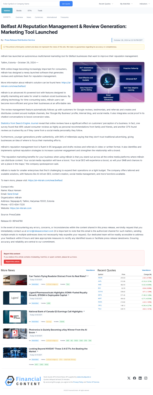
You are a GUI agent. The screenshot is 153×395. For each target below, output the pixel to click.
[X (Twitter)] (128, 381)
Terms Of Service (93, 382)
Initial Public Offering (69, 359)
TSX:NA (62, 321)
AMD (67, 340)
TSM (90, 340)
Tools (40, 10)
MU (72, 340)
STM (85, 340)
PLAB (81, 340)
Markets (7, 10)
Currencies (39, 17)
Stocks (19, 10)
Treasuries (64, 17)
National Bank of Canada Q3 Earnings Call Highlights (57, 311)
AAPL (100, 281)
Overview (19, 17)
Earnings (48, 321)
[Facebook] (134, 381)
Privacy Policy (78, 382)
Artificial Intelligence (52, 284)
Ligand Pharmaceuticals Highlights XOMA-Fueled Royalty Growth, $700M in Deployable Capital (58, 294)
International (52, 17)
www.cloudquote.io (84, 377)
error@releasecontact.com (40, 231)
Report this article (12, 262)
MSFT (100, 298)
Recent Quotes (105, 4)
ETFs (30, 10)
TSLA (67, 284)
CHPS (41, 364)
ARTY (36, 364)
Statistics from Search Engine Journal (20, 123)
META (100, 295)
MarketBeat (35, 284)
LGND (48, 303)
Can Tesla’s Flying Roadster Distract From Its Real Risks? (59, 276)
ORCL (100, 305)
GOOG (100, 292)
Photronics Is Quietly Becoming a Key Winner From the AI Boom (58, 331)
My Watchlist (125, 4)
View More (90, 270)
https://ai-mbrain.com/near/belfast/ (45, 180)
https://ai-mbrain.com (20, 208)
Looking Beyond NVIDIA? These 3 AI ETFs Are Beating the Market (58, 350)
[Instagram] (145, 381)
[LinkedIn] (140, 381)
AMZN (100, 278)
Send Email (12, 194)
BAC (99, 288)
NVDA (76, 340)
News (29, 17)
